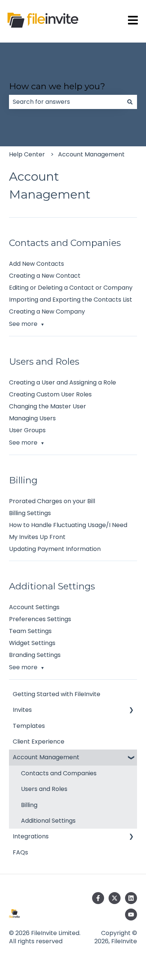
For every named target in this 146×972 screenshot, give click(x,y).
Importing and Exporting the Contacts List (70, 299)
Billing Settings (30, 513)
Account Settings (34, 607)
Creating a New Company (47, 311)
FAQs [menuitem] (20, 852)
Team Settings (30, 631)
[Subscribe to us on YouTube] (131, 914)
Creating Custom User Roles (50, 394)
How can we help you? (57, 86)
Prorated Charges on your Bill (52, 501)
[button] (131, 710)
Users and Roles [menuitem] (44, 789)
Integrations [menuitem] (31, 836)
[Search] (130, 102)
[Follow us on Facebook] (98, 898)
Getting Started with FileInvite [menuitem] (56, 694)
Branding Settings (35, 655)
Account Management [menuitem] (46, 757)
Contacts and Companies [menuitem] (59, 773)
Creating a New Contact (44, 275)
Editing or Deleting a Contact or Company (71, 287)
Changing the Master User (47, 406)
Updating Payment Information (55, 549)
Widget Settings (32, 643)
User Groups (27, 430)
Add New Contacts (36, 263)
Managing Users (32, 418)
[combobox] (66, 102)
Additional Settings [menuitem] (48, 820)
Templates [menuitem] (29, 726)
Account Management (91, 154)
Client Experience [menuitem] (38, 741)
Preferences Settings (40, 619)
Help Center (27, 154)
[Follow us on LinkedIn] (131, 898)
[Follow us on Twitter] (115, 898)
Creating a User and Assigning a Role (62, 382)
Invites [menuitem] (22, 709)
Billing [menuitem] (29, 805)
